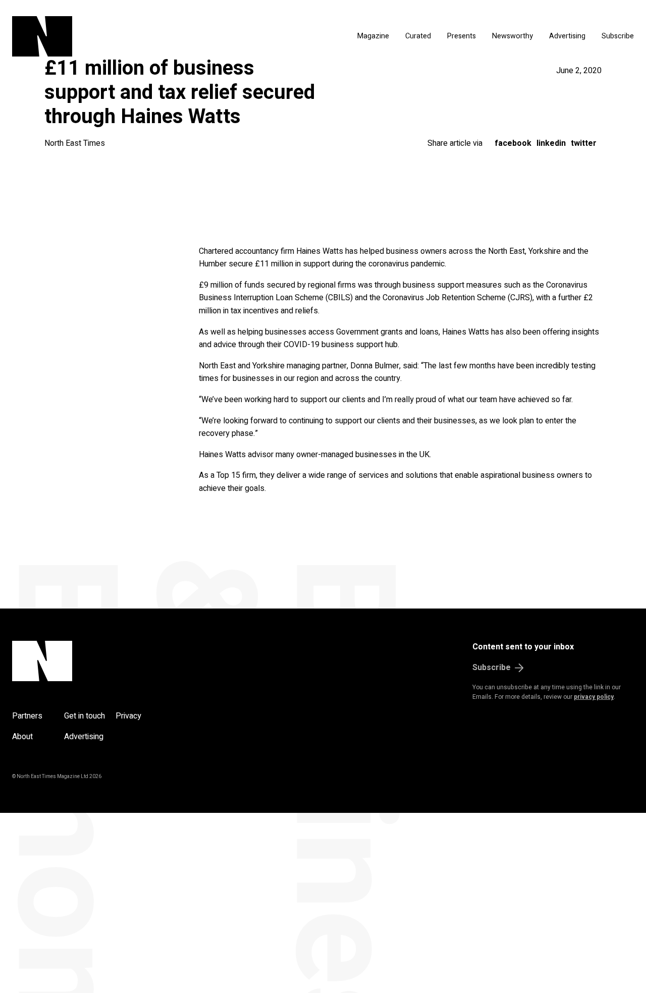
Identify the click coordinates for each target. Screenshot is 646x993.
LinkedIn (551, 143)
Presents (461, 36)
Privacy (128, 716)
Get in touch (84, 716)
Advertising (567, 36)
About (22, 737)
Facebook (513, 143)
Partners (27, 716)
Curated (418, 36)
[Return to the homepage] (113, 36)
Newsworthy (512, 36)
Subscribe (618, 36)
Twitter (584, 143)
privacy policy (594, 696)
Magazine (373, 36)
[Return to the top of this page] (90, 661)
